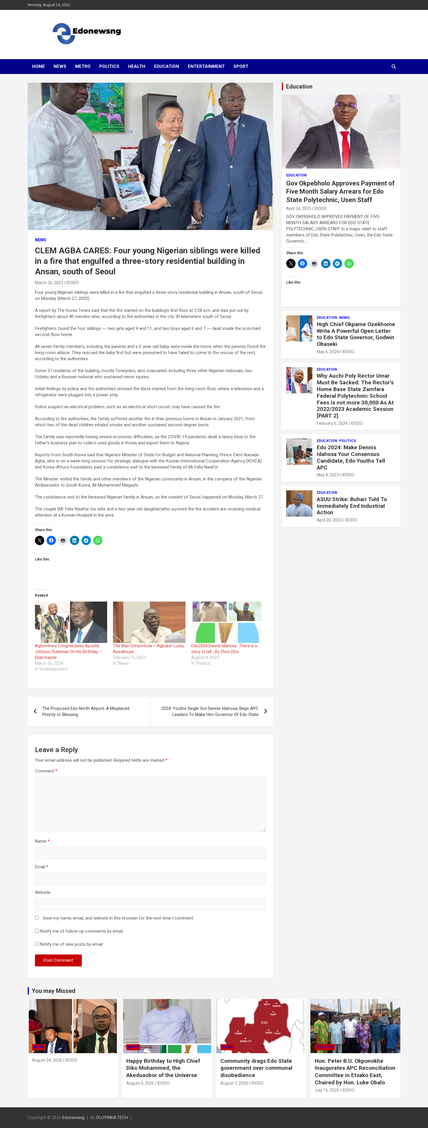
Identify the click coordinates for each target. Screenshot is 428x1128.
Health (136, 66)
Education (166, 66)
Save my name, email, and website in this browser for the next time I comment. (118, 918)
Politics (109, 66)
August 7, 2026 (234, 1083)
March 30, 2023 (49, 282)
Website (42, 892)
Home (38, 66)
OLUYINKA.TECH (112, 1117)
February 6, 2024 (332, 423)
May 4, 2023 (328, 475)
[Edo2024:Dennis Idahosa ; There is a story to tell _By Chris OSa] (227, 622)
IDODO (73, 282)
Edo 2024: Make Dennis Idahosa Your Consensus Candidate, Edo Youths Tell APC (351, 457)
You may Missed (53, 990)
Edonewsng (73, 1117)
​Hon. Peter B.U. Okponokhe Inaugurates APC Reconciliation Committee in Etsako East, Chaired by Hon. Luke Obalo (355, 1072)
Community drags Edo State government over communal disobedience (256, 1068)
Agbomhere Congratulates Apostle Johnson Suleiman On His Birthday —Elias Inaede (68, 651)
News (60, 66)
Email (41, 866)
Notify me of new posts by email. (71, 944)
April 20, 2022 (329, 520)
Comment (46, 771)
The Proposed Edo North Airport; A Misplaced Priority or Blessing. (85, 711)
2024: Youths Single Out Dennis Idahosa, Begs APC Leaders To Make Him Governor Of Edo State (210, 711)
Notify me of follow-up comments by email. (82, 931)
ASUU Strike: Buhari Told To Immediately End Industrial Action (352, 506)
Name (42, 841)
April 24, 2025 (298, 208)
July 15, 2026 (327, 1090)
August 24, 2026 (47, 1060)
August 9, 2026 (140, 1083)
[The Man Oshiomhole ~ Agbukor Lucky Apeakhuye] (149, 622)
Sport (241, 66)
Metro (83, 66)
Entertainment (206, 66)
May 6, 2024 (328, 351)
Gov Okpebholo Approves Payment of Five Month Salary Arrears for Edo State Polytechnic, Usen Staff (340, 192)
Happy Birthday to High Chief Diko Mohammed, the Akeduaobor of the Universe (163, 1068)
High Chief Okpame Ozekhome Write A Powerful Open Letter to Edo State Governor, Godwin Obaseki (356, 334)
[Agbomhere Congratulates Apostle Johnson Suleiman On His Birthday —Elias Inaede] (71, 622)
